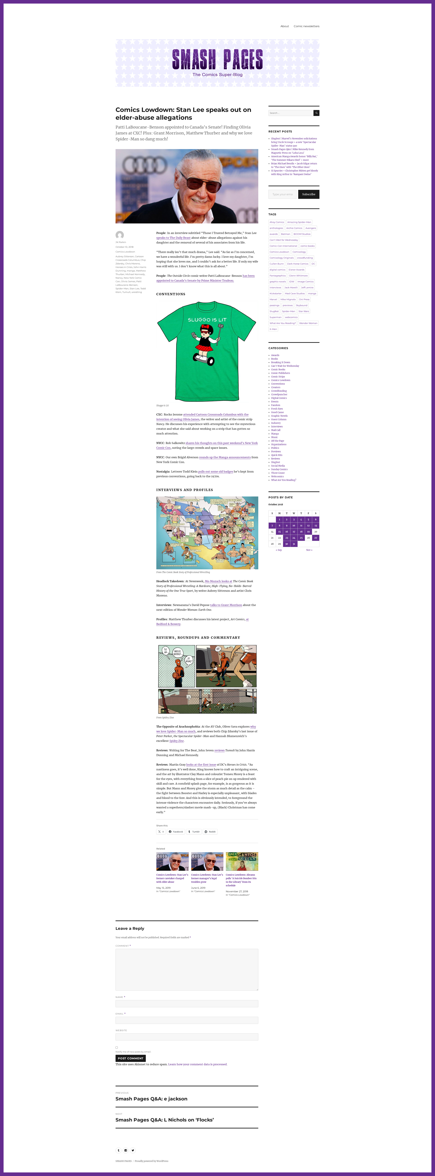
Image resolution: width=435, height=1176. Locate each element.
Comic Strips (278, 376)
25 (301, 537)
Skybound (301, 305)
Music (274, 437)
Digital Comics (279, 398)
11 (301, 525)
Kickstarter (276, 293)
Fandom (275, 405)
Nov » (309, 550)
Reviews (275, 458)
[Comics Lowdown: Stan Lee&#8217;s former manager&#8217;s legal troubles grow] (207, 861)
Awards (275, 355)
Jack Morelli (291, 287)
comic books (308, 246)
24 (293, 537)
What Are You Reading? (283, 323)
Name (120, 997)
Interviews (277, 426)
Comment (123, 945)
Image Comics (306, 281)
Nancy (119, 277)
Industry (276, 423)
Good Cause (277, 412)
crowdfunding (305, 257)
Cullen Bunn (277, 263)
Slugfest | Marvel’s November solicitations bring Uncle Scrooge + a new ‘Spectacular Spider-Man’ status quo (294, 142)
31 (294, 543)
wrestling (137, 292)
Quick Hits (276, 455)
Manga (275, 433)
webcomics (291, 317)
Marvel (273, 299)
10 (294, 525)
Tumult (126, 292)
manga (131, 270)
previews (288, 305)
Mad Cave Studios (295, 293)
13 (316, 525)
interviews (275, 287)
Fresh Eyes (277, 408)
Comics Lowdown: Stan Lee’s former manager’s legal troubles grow (207, 878)
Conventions (278, 383)
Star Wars (304, 311)
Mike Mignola (288, 299)
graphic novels (278, 281)
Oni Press (304, 299)
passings (274, 305)
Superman (276, 317)
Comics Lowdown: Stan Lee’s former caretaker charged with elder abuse (172, 878)
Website (121, 1030)
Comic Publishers (280, 373)
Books (274, 358)
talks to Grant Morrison (226, 605)
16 (286, 531)
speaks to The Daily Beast (173, 237)
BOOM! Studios (302, 234)
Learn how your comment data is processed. (197, 1064)
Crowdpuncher (279, 394)
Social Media (278, 465)
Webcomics (277, 476)
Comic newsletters (306, 26)
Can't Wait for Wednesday (284, 240)
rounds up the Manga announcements (225, 457)
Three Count (278, 473)
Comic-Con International (283, 246)
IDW (291, 281)
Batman (285, 234)
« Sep (279, 550)
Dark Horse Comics (297, 263)
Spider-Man (122, 288)
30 (286, 543)
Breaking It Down (280, 362)
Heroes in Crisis (124, 267)
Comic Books (278, 369)
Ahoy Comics (277, 222)
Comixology (299, 251)
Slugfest (274, 311)
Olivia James (128, 281)
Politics (275, 448)
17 (294, 531)
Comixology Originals (282, 257)
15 (279, 531)
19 (308, 531)
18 (301, 531)
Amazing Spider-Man (299, 222)
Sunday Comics (279, 469)
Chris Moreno (132, 263)
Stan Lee (134, 288)
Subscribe (308, 194)
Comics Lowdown (125, 251)
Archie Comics (294, 228)
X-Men (273, 329)
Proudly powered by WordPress (151, 1161)
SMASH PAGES (124, 1161)
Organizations (278, 444)
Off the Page (277, 440)
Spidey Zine (176, 741)
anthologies (276, 228)
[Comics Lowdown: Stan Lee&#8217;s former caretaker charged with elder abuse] (172, 861)
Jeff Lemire (307, 287)
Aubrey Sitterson (125, 256)
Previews (276, 451)
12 (308, 525)
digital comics (277, 269)
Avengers (311, 228)
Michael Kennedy (135, 274)
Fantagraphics (278, 275)
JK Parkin (121, 242)
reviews (219, 750)
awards (274, 234)
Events (275, 401)
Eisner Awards (296, 269)
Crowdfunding (279, 391)
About (285, 26)
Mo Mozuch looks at (218, 581)
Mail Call (275, 430)
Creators (275, 387)
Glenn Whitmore (298, 275)
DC (313, 263)
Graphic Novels (279, 415)
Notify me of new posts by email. (133, 1051)
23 (286, 537)
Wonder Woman (308, 323)
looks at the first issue (201, 764)
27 (315, 537)
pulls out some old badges (215, 471)
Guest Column (278, 419)
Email (121, 1013)
